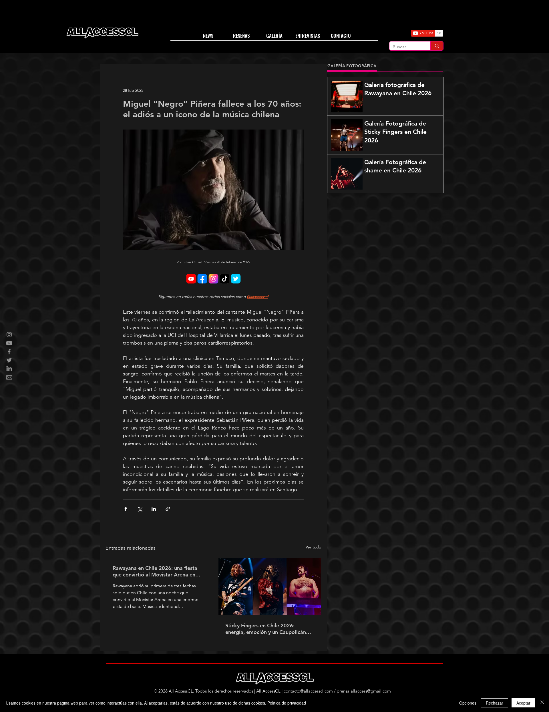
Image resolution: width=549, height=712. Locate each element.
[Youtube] (9, 343)
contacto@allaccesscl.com (308, 691)
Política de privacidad (286, 703)
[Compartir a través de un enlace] (167, 509)
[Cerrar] (542, 702)
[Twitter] (9, 360)
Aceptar (523, 703)
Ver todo (313, 547)
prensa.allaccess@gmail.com (364, 691)
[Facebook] (9, 351)
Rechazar (494, 703)
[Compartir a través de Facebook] (125, 509)
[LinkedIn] (9, 368)
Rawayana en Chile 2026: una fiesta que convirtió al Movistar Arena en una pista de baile (155, 571)
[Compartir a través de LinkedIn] (153, 509)
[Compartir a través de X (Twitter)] (139, 509)
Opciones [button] (467, 703)
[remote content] (213, 279)
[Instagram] (9, 334)
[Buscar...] (436, 45)
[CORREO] (9, 377)
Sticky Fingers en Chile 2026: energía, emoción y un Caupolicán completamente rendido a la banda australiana (267, 628)
